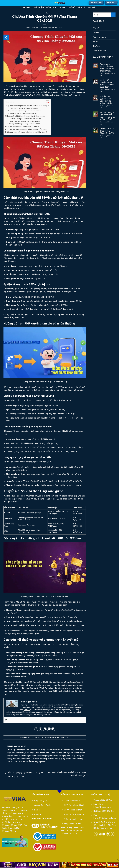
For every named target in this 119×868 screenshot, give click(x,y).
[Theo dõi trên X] (96, 834)
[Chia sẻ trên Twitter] (40, 729)
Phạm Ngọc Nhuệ (56, 27)
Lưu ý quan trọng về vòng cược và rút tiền (25, 124)
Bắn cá (81, 7)
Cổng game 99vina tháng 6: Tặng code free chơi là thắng (107, 67)
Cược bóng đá (99, 37)
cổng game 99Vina (38, 224)
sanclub (64, 831)
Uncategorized (99, 50)
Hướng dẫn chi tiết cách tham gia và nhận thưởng (26, 116)
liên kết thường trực (62, 737)
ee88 (81, 828)
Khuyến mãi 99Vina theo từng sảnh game (23, 126)
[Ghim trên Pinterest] (49, 729)
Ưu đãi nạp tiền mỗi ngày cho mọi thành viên (25, 111)
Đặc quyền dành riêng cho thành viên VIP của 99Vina (27, 129)
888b (79, 831)
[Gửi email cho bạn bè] (45, 729)
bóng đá (51, 7)
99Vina (26, 7)
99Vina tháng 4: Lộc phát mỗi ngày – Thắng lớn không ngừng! (107, 115)
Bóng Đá (58, 712)
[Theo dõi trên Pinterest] (100, 834)
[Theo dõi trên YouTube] (108, 834)
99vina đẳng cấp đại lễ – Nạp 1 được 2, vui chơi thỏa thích (107, 83)
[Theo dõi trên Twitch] (112, 834)
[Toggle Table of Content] (46, 102)
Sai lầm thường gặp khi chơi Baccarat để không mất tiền (107, 99)
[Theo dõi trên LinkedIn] (104, 834)
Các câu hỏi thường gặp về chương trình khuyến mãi (27, 132)
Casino (62, 7)
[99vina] (59, 3)
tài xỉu (72, 831)
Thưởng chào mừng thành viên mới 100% (24, 108)
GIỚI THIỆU (38, 7)
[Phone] (6, 720)
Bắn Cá (60, 707)
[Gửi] (113, 14)
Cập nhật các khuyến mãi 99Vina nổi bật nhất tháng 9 (27, 106)
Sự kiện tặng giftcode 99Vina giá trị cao (24, 113)
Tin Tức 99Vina (68, 314)
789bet (64, 834)
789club (73, 834)
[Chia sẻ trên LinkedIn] (53, 729)
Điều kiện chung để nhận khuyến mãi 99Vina (25, 119)
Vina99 (65, 705)
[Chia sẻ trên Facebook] (36, 729)
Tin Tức (92, 7)
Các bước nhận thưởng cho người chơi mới (25, 121)
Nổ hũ (72, 7)
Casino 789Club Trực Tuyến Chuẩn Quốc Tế (107, 131)
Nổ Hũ (36, 715)
